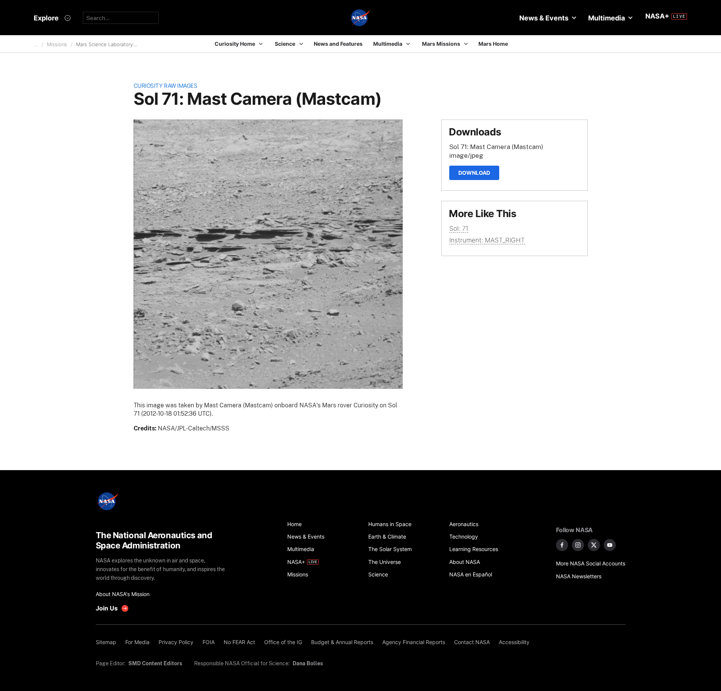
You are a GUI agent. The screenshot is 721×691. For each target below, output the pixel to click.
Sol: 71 (458, 228)
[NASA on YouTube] (610, 545)
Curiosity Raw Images (166, 85)
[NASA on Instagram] (578, 545)
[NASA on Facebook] (562, 545)
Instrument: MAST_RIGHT (487, 240)
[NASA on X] (594, 545)
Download (474, 172)
